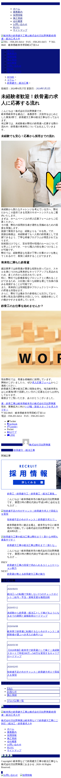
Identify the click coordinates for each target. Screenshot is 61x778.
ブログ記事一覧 (15, 701)
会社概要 (18, 21)
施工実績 (18, 18)
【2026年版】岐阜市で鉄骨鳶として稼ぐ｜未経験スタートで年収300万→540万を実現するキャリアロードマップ (33, 653)
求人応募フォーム (41, 382)
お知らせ (12, 691)
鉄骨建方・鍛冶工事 (17, 83)
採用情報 (18, 15)
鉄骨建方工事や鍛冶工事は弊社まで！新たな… (32, 545)
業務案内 (18, 12)
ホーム (16, 9)
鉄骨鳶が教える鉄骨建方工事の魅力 (26, 574)
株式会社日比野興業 (39, 444)
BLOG (16, 27)
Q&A (10, 688)
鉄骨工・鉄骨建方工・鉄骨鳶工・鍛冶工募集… (32, 493)
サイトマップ (20, 30)
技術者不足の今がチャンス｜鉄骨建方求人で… (32, 519)
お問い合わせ (20, 24)
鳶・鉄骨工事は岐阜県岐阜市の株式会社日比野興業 (28, 403)
